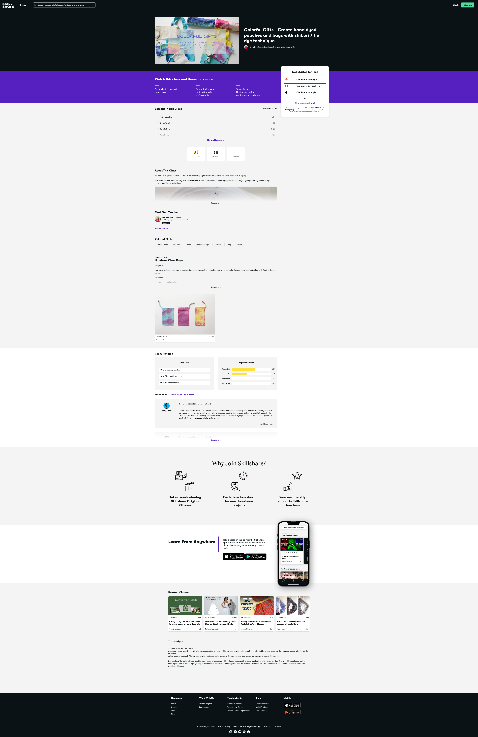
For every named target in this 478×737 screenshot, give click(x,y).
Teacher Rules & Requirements (238, 711)
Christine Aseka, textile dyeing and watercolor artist (272, 47)
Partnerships (204, 707)
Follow (179, 217)
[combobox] (64, 4)
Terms (235, 727)
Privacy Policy (289, 110)
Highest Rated (161, 394)
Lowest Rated (175, 394)
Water (239, 245)
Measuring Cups (202, 245)
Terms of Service (316, 108)
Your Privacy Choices (248, 727)
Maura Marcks (246, 629)
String (229, 245)
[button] (28, 5)
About (173, 704)
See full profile (161, 228)
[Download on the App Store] (233, 556)
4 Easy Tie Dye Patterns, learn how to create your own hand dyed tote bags (184, 624)
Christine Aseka (172, 217)
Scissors (218, 245)
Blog (173, 714)
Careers (174, 707)
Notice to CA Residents (272, 727)
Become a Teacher (234, 704)
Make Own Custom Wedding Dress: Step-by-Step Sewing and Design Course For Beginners (220, 624)
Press (173, 711)
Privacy (227, 727)
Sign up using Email (305, 103)
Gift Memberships (262, 704)
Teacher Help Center (235, 707)
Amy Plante (281, 629)
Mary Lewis (167, 410)
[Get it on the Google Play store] (256, 556)
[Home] (8, 5)
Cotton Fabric (162, 245)
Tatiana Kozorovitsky (212, 629)
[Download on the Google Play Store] (295, 712)
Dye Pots (176, 245)
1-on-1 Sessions (261, 711)
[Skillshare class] (185, 605)
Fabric (188, 245)
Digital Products (262, 707)
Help (219, 727)
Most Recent (189, 394)
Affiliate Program (205, 704)
